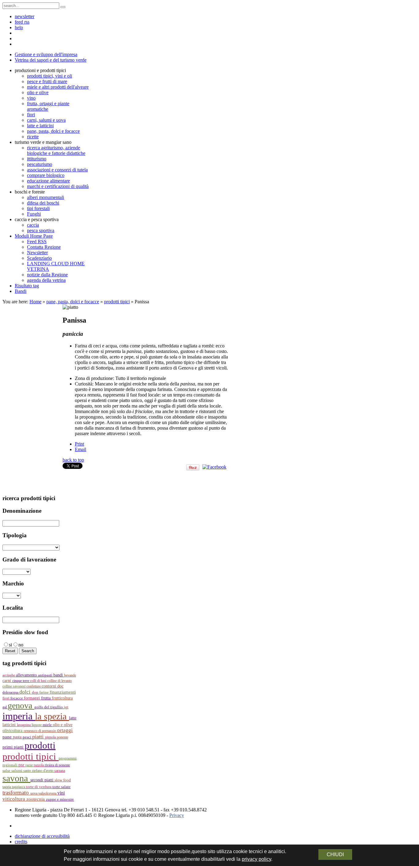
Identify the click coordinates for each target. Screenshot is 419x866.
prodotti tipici (117, 301)
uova (34, 793)
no (20, 644)
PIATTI (38, 737)
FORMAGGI (32, 698)
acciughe (9, 675)
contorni (49, 686)
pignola (51, 737)
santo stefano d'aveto (38, 770)
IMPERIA (18, 716)
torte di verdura (39, 786)
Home (35, 301)
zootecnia (36, 799)
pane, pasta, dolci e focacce (72, 301)
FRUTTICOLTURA (62, 698)
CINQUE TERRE (21, 681)
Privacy (176, 815)
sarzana (59, 770)
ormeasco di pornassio (40, 731)
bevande (70, 675)
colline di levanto (59, 681)
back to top (73, 459)
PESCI (27, 737)
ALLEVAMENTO (27, 675)
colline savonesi (14, 686)
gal (5, 707)
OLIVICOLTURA (13, 730)
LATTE (72, 718)
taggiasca (19, 787)
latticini (9, 724)
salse (6, 770)
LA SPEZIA (52, 716)
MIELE (48, 725)
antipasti (45, 675)
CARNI (7, 680)
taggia (7, 787)
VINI (61, 792)
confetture (34, 686)
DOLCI (25, 692)
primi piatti (13, 747)
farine (44, 692)
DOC (60, 686)
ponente (62, 737)
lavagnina (24, 725)
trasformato (16, 792)
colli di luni (38, 681)
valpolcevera (47, 793)
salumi (17, 770)
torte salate (61, 786)
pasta (18, 737)
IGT (66, 707)
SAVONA (16, 778)
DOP (35, 692)
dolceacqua (10, 692)
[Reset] (62, 7)
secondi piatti (42, 780)
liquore (37, 725)
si (10, 644)
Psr (21, 764)
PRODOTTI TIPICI (30, 756)
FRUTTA (46, 698)
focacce (17, 698)
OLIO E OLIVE (62, 724)
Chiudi (335, 854)
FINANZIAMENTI (63, 692)
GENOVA (21, 705)
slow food (63, 780)
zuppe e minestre (60, 799)
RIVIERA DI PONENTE (57, 765)
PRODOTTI (40, 745)
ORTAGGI (65, 730)
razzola (39, 765)
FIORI (6, 698)
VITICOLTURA (14, 799)
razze (29, 765)
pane (7, 736)
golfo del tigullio (49, 707)
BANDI (58, 674)
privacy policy (256, 859)
